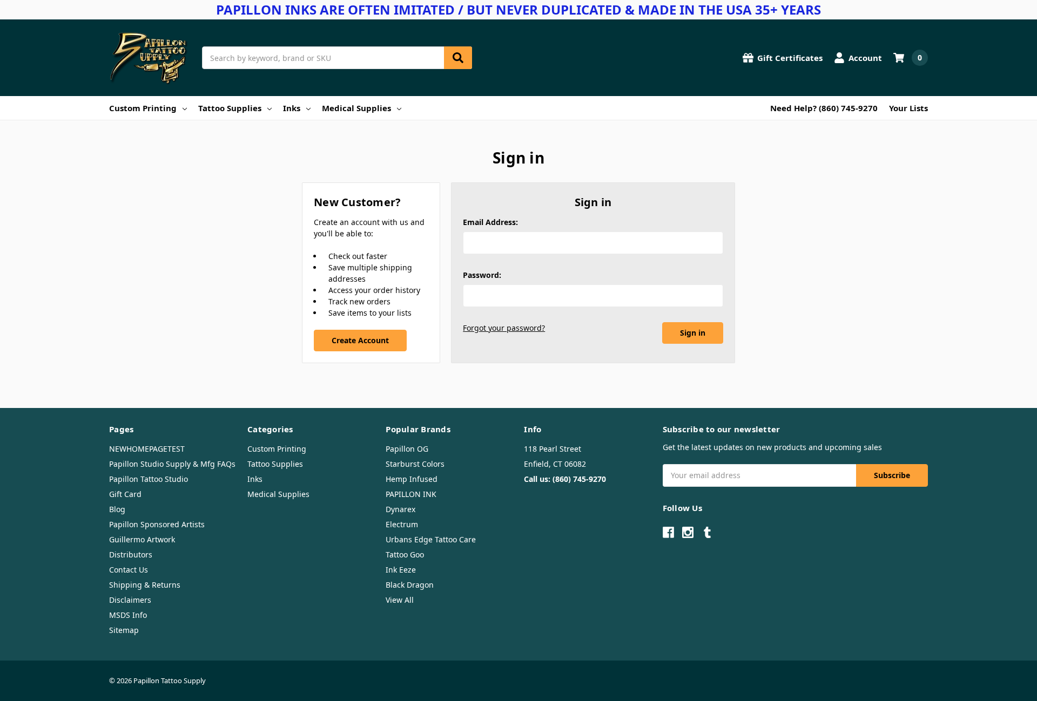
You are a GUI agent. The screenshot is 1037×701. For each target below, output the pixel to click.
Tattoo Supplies (229, 108)
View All (400, 600)
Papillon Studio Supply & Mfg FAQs (172, 464)
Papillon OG (407, 449)
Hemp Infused (411, 479)
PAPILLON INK (411, 494)
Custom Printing (143, 108)
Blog (117, 509)
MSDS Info (128, 615)
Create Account (360, 340)
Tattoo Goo (405, 554)
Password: (482, 275)
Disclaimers (130, 600)
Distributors (130, 554)
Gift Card (125, 494)
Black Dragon (410, 585)
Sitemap (124, 630)
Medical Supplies (356, 108)
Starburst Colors (415, 464)
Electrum (402, 524)
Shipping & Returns (144, 585)
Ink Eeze (401, 569)
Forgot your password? (504, 328)
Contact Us (128, 569)
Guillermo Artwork (142, 539)
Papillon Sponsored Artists (157, 524)
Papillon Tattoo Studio (148, 479)
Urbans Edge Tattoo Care (431, 539)
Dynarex (400, 509)
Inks (291, 108)
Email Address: (490, 222)
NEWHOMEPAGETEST (147, 449)
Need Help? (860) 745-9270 (824, 108)
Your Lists (908, 108)
